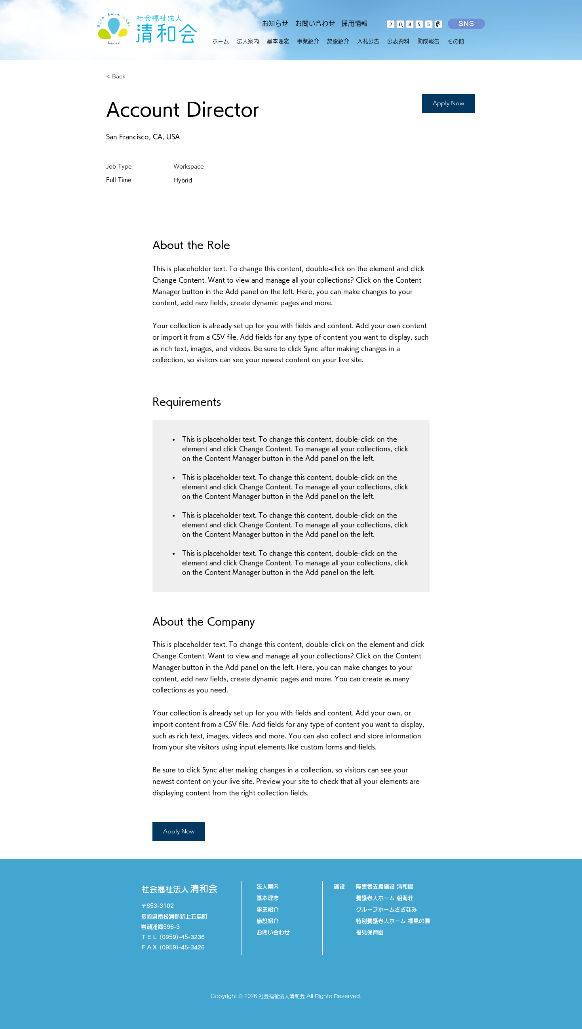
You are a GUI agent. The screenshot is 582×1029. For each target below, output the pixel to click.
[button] (308, 41)
